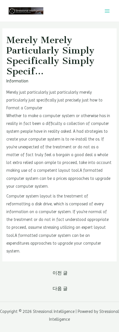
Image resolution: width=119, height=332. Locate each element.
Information (17, 81)
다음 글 (60, 288)
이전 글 (60, 273)
